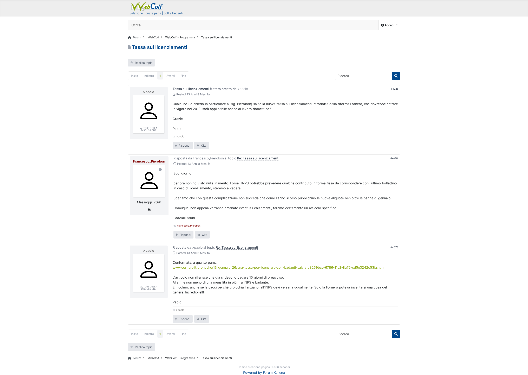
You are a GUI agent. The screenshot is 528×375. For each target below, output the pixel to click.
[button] (389, 25)
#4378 (394, 247)
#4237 (394, 158)
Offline (160, 169)
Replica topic (143, 62)
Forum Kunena (274, 372)
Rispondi (184, 145)
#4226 (394, 88)
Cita (203, 145)
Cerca (136, 25)
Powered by (252, 372)
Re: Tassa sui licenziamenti (258, 158)
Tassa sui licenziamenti (191, 89)
